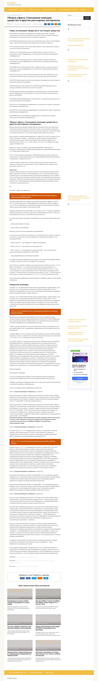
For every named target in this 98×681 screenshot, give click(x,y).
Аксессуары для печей (24, 24)
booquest (11, 2)
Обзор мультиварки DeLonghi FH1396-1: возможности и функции (47, 628)
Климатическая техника (49, 9)
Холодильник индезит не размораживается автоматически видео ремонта (78, 67)
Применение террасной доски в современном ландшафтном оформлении (19, 653)
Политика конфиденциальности (18, 672)
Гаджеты (22, 9)
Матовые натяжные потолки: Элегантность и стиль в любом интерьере (48, 653)
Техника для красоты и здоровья (68, 9)
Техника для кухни (33, 9)
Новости (83, 9)
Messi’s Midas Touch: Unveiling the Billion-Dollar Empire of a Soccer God (48, 602)
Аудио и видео (13, 9)
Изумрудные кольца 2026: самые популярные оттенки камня (18, 602)
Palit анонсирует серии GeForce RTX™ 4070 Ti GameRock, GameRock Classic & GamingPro (78, 197)
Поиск (70, 15)
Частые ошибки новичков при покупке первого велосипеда (19, 627)
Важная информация (36, 672)
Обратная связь (49, 672)
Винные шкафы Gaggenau (75, 45)
